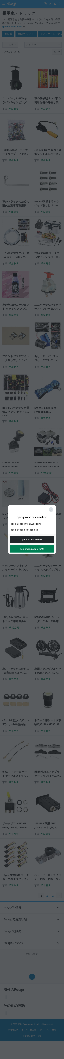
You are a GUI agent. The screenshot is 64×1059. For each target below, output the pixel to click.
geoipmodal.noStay (32, 539)
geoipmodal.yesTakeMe (32, 549)
